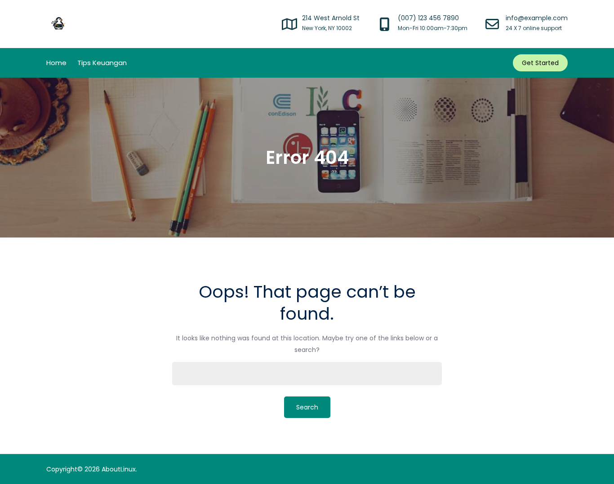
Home (56, 62)
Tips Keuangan (102, 62)
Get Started (540, 62)
